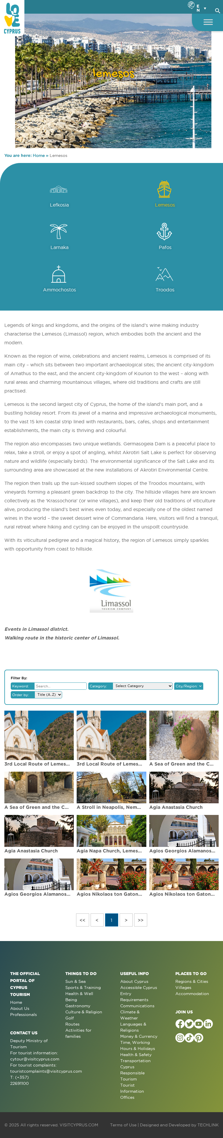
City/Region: (186, 686)
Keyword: (20, 686)
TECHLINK (208, 1125)
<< (82, 920)
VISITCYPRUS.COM (79, 1125)
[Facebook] (180, 1024)
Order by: (20, 695)
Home (39, 155)
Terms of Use (123, 1125)
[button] (218, 10)
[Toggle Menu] (208, 22)
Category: (98, 686)
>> (140, 920)
